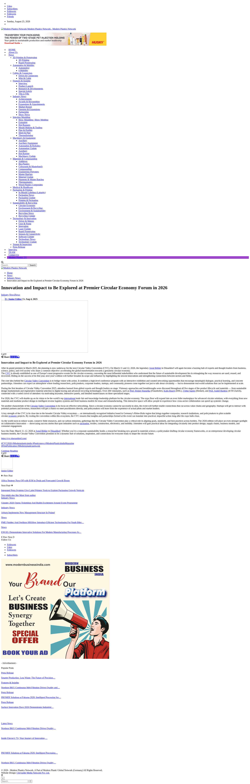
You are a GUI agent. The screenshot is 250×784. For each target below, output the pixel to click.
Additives (23, 161)
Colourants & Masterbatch (31, 166)
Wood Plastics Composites (31, 184)
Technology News (27, 239)
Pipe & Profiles (25, 130)
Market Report (25, 107)
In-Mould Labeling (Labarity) (32, 192)
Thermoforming (26, 135)
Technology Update (28, 242)
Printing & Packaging (28, 200)
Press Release (19, 247)
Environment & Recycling (31, 208)
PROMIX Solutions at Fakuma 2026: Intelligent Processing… (29, 753)
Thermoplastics (25, 182)
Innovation (23, 226)
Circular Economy (27, 205)
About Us (13, 52)
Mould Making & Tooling (30, 127)
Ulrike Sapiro (189, 391)
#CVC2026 (6, 443)
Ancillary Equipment (28, 143)
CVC (7, 373)
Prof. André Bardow (218, 391)
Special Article (25, 91)
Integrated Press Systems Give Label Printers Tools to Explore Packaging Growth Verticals (42, 490)
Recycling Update (27, 216)
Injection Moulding (21, 117)
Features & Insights (21, 81)
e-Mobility (23, 70)
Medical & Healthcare (23, 187)
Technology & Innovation (24, 218)
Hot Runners (24, 125)
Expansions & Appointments (32, 104)
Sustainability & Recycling (25, 203)
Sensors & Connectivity (29, 234)
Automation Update (28, 148)
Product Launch (26, 86)
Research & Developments (31, 88)
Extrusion (23, 122)
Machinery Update (27, 156)
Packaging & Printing (22, 190)
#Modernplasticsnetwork (29, 446)
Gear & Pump (25, 223)
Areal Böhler (155, 368)
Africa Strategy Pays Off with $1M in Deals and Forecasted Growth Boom (35, 480)
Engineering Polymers (29, 172)
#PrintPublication (9, 446)
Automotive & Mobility (23, 65)
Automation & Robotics (29, 146)
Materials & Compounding (25, 159)
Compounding (25, 169)
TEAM (12, 252)
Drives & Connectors (28, 75)
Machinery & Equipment (24, 138)
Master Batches (26, 174)
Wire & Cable (25, 78)
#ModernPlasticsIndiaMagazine (59, 443)
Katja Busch (169, 391)
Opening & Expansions (29, 109)
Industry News (19, 96)
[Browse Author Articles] (7, 468)
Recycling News (26, 213)
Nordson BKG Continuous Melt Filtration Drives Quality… (28, 728)
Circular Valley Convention (36, 381)
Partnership (24, 112)
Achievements (25, 99)
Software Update (26, 236)
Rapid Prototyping (27, 62)
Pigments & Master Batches (31, 179)
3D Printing (24, 60)
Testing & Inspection (22, 244)
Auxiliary (23, 151)
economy (13, 416)
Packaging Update (27, 197)
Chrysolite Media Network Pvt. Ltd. (33, 773)
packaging (84, 423)
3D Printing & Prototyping (25, 57)
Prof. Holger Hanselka (140, 391)
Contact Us (14, 255)
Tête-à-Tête (24, 94)
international (69, 398)
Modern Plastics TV (18, 257)
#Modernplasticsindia (22, 443)
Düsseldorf (55, 431)
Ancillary (23, 140)
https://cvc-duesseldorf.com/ (14, 438)
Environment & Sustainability (32, 210)
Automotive (24, 68)
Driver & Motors (26, 221)
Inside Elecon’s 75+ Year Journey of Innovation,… (24, 738)
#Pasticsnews (39, 443)
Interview (23, 83)
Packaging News (26, 195)
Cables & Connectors (22, 73)
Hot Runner (24, 153)
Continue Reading (9, 451)
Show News (24, 114)
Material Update (26, 177)
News (11, 55)
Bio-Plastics (24, 164)
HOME (12, 49)
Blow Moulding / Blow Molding (33, 120)
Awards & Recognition (29, 101)
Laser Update (25, 229)
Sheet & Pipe (25, 133)
